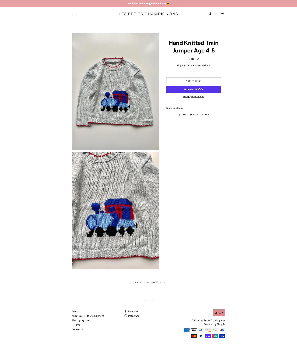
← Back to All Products (148, 282)
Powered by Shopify (214, 324)
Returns (76, 324)
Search (75, 311)
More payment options (193, 96)
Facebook (133, 311)
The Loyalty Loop (81, 320)
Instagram (133, 315)
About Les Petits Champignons (88, 315)
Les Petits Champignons (148, 14)
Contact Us (77, 329)
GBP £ (218, 312)
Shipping (181, 65)
